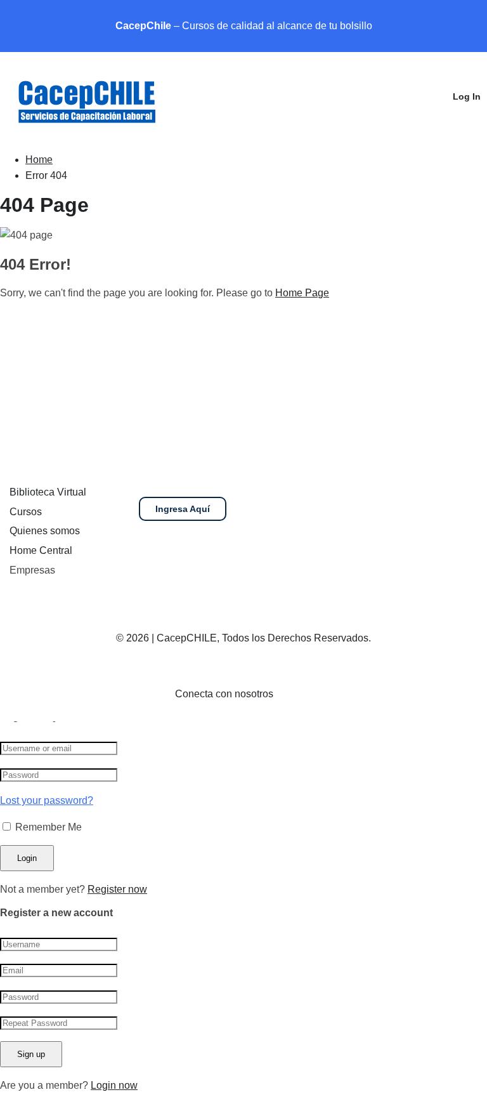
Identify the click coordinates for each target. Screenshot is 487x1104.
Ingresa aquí (182, 509)
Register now (117, 889)
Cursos (26, 511)
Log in (467, 96)
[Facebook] (295, 694)
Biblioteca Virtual (48, 492)
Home (39, 159)
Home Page (302, 292)
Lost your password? (46, 800)
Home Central (41, 550)
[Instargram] (316, 694)
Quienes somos (45, 530)
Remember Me (47, 827)
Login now (114, 1085)
